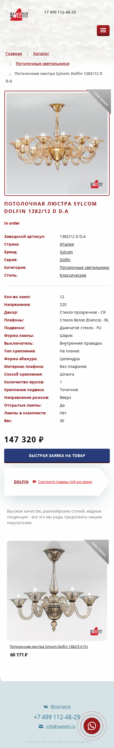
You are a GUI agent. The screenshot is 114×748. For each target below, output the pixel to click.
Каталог (41, 53)
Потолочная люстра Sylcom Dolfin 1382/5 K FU (49, 646)
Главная (14, 53)
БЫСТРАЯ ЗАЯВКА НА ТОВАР (57, 455)
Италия (67, 244)
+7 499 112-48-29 (60, 12)
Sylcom (66, 251)
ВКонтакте (61, 706)
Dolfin (65, 259)
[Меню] (103, 30)
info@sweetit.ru (60, 726)
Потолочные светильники (42, 63)
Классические (73, 275)
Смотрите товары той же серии (65, 481)
